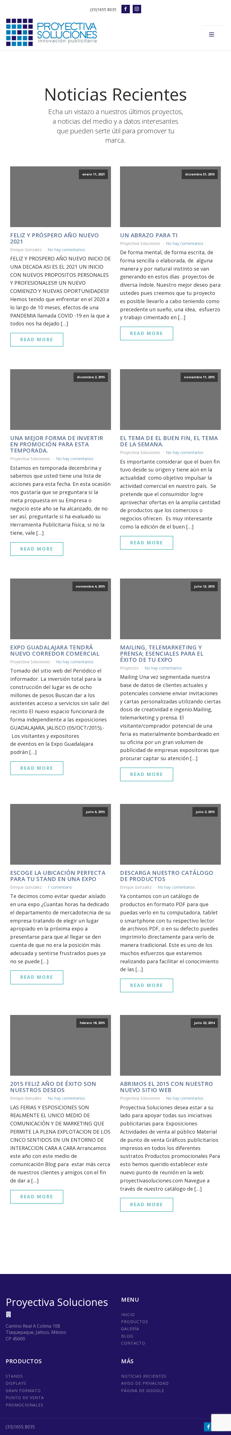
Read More (36, 339)
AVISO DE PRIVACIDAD (145, 1383)
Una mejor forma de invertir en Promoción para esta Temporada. (56, 444)
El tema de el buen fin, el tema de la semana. (169, 441)
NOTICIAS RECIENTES (143, 1376)
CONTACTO (133, 1343)
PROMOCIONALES (24, 1405)
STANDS (14, 1376)
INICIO (128, 1314)
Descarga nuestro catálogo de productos (167, 876)
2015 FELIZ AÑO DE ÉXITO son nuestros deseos (53, 1087)
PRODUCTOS (134, 1321)
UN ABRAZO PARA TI (149, 235)
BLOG (127, 1336)
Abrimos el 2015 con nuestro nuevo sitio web (166, 1087)
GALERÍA (130, 1329)
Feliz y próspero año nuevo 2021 (54, 238)
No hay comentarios (66, 249)
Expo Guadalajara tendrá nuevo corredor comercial (54, 650)
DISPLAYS (16, 1383)
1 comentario (60, 887)
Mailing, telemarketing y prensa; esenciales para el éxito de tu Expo (161, 653)
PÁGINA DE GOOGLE (142, 1390)
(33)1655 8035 (103, 9)
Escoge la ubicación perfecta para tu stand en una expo (57, 876)
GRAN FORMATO (23, 1390)
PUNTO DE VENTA (25, 1397)
